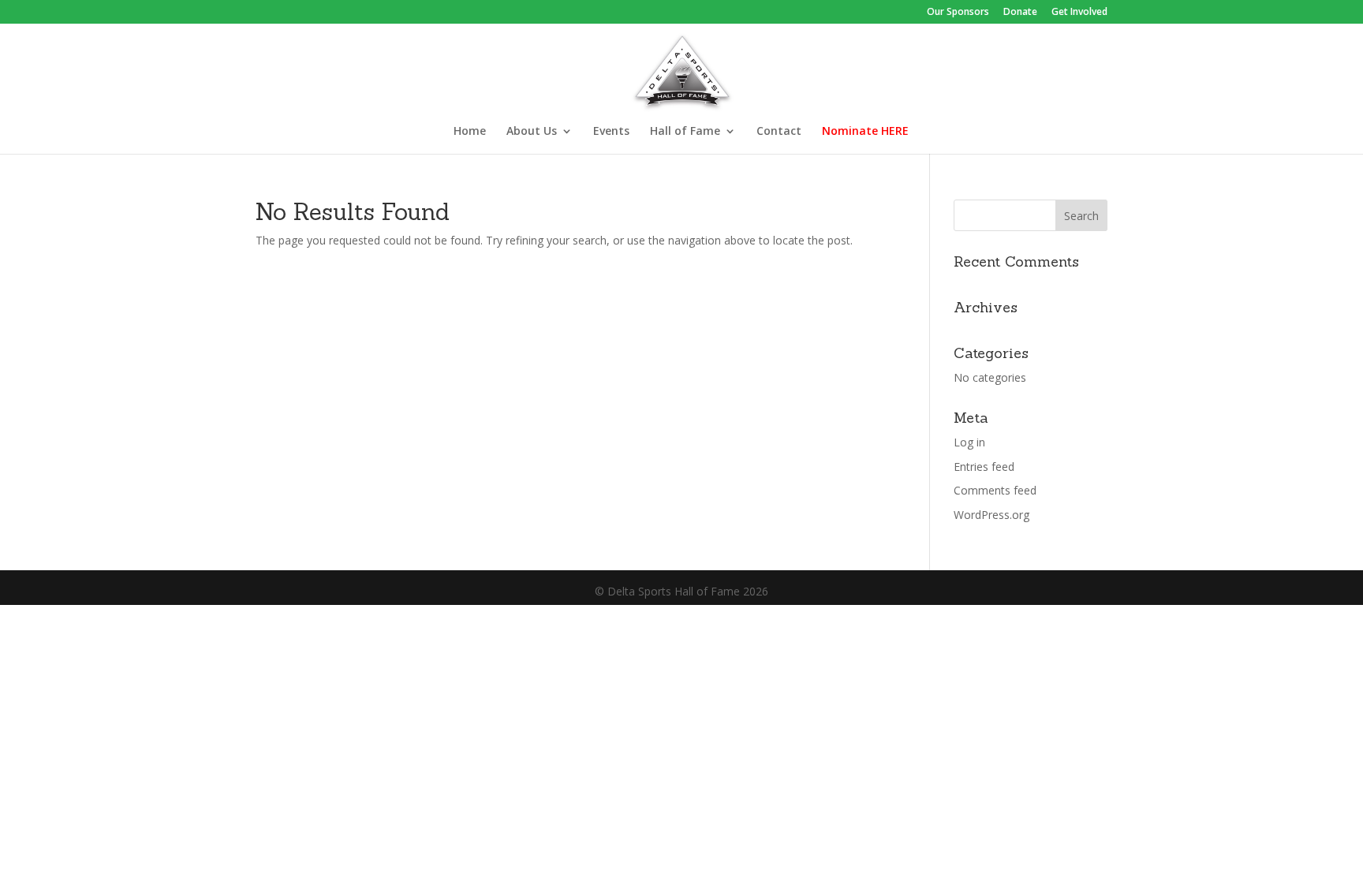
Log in (969, 442)
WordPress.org (991, 514)
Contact (778, 131)
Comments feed (995, 490)
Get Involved (1079, 12)
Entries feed (984, 466)
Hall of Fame (685, 131)
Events (611, 131)
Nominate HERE (865, 131)
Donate (1020, 12)
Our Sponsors (958, 12)
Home (470, 131)
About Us (531, 131)
